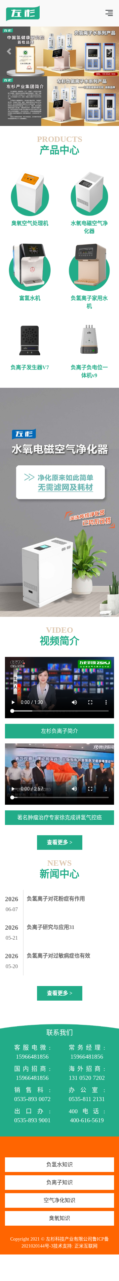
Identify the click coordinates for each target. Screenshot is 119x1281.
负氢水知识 (59, 1164)
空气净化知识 (59, 1200)
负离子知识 (59, 1182)
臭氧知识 (59, 1218)
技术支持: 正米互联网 (75, 1246)
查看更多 (59, 842)
